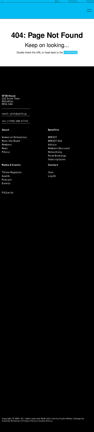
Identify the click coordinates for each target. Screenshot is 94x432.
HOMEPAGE (70, 52)
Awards (6, 176)
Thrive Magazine (12, 172)
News (5, 148)
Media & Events (11, 165)
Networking (55, 152)
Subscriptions (56, 159)
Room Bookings (57, 156)
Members (7, 144)
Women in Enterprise (14, 137)
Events (6, 183)
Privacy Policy (29, 421)
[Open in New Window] (4, 199)
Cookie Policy (45, 421)
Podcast (7, 180)
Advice (52, 144)
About (5, 130)
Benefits (53, 130)
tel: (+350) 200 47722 (15, 121)
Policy (6, 152)
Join (50, 172)
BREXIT (52, 137)
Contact (53, 165)
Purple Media (65, 419)
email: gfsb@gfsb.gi (14, 114)
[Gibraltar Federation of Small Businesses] (11, 10)
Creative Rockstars (11, 421)
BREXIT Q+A (55, 141)
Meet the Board (11, 141)
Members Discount (59, 148)
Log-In (52, 176)
